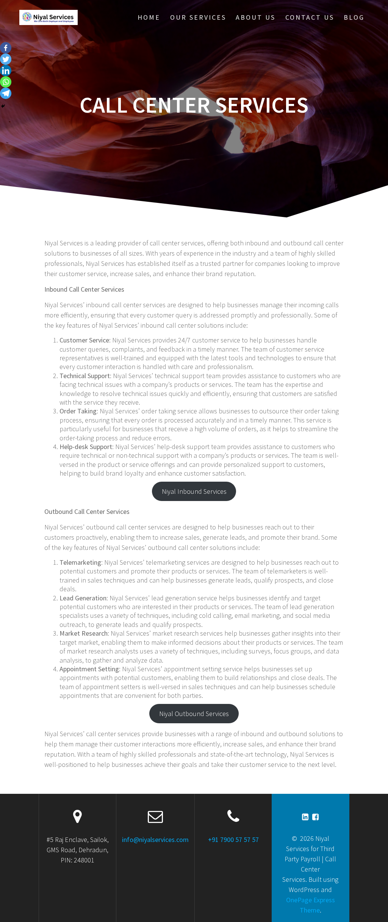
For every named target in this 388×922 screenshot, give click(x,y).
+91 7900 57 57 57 (233, 839)
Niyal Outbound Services (194, 713)
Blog (354, 17)
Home (149, 17)
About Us (255, 17)
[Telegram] (5, 93)
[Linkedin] (5, 70)
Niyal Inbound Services (194, 491)
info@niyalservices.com (155, 839)
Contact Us (309, 17)
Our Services (198, 17)
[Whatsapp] (5, 82)
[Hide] (3, 106)
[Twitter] (5, 59)
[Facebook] (5, 47)
